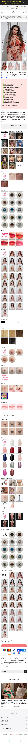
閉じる (25, 2)
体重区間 (8, 662)
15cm (8, 415)
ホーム (1, 17)
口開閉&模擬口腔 (14, 662)
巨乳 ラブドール (22, 662)
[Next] (26, 41)
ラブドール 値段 (12, 660)
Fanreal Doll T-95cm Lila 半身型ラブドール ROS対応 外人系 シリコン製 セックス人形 (7, 703)
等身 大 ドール (4, 664)
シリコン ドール (16, 658)
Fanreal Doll (9, 658)
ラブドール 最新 (20, 660)
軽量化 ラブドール (12, 664)
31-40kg (23, 657)
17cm (13, 415)
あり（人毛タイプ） (6, 325)
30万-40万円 (18, 657)
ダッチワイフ (6, 660)
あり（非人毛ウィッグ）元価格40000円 (15, 322)
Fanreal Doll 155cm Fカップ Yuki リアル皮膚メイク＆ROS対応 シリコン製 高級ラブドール (20, 703)
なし (3, 322)
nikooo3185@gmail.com (10, 6)
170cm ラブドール (10, 657)
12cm (3, 415)
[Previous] (2, 41)
